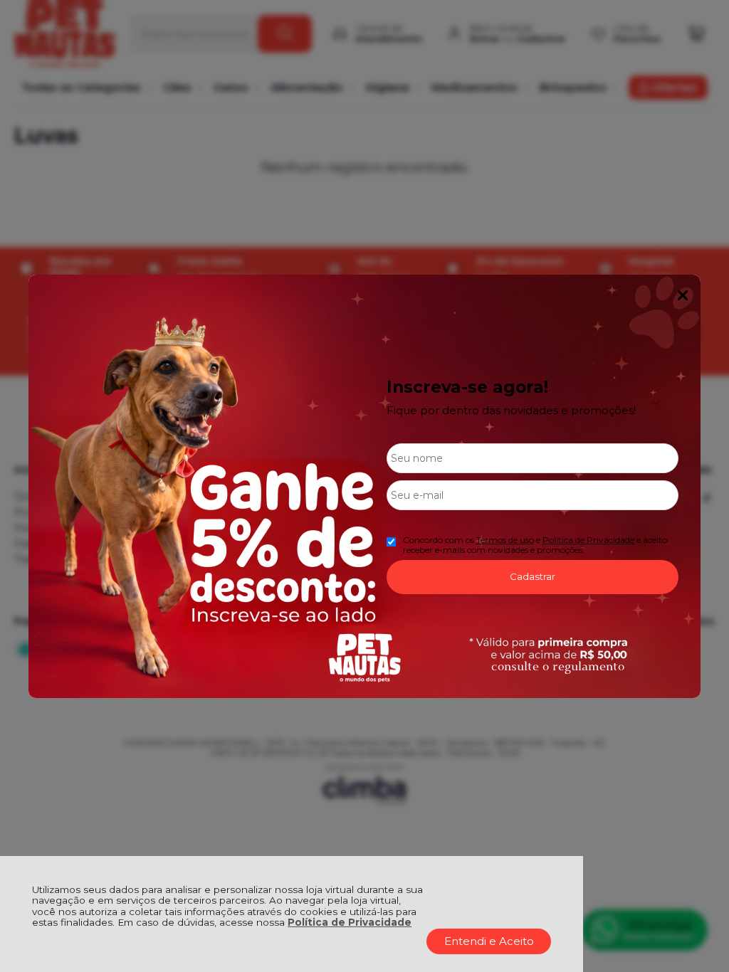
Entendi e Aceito (489, 941)
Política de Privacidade (349, 922)
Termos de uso (505, 539)
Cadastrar (532, 576)
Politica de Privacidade (588, 539)
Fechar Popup (683, 295)
